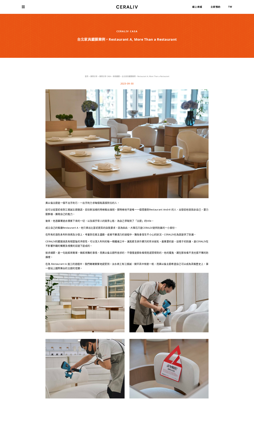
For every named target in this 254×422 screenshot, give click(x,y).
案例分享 (93, 76)
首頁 (86, 76)
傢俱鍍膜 (116, 76)
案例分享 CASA (105, 76)
